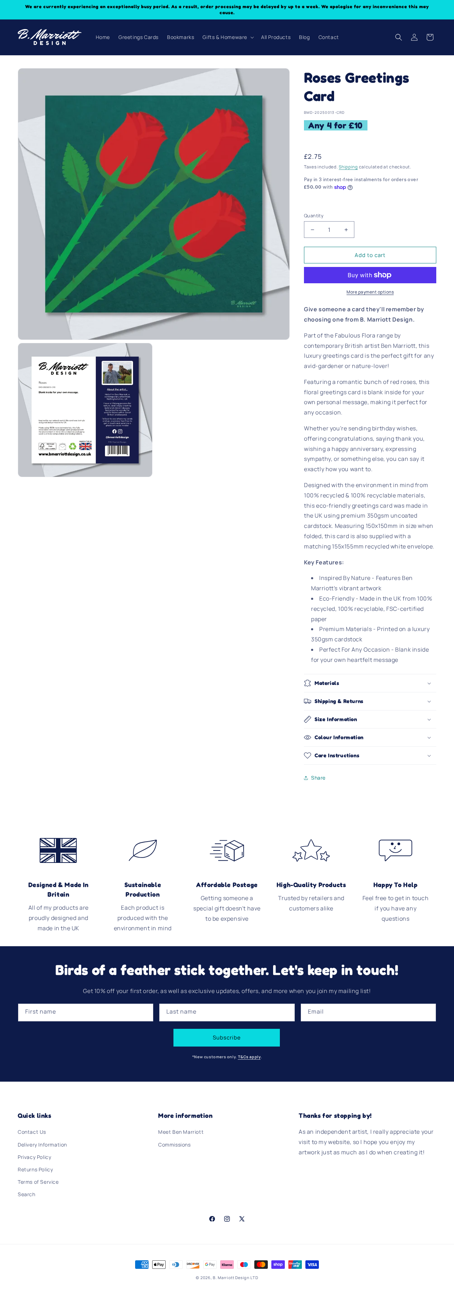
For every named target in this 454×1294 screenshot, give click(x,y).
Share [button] (318, 777)
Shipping (348, 167)
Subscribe (227, 1037)
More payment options (370, 292)
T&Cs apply (249, 1056)
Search (26, 1194)
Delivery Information (42, 1144)
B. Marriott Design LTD (235, 1277)
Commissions (174, 1144)
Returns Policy (35, 1169)
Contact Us (32, 1131)
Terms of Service (38, 1181)
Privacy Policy (34, 1157)
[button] (227, 37)
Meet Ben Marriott (181, 1131)
